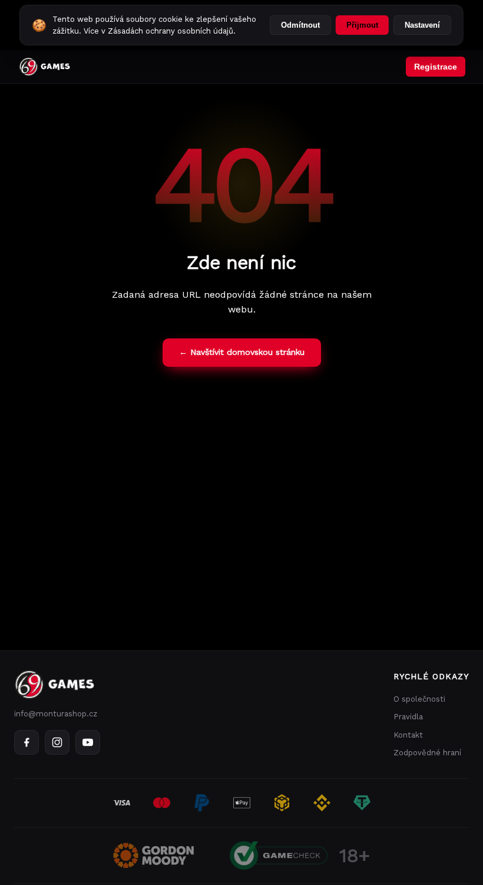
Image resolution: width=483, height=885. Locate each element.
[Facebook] (26, 742)
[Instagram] (57, 742)
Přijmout (362, 25)
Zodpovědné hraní (427, 752)
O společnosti (419, 699)
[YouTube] (87, 742)
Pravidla (408, 716)
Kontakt (408, 735)
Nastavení (422, 25)
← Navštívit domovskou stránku (242, 352)
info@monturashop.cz (55, 713)
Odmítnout (300, 25)
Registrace (435, 66)
